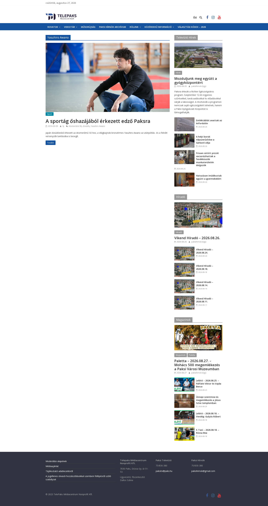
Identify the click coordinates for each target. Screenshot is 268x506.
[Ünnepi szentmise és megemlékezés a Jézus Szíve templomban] (184, 395)
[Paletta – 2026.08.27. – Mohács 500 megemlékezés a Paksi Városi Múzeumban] (198, 326)
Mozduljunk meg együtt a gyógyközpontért (195, 80)
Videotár (69, 26)
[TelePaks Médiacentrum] (61, 14)
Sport (49, 114)
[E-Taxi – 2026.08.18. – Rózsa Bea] (184, 428)
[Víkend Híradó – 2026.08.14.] (184, 280)
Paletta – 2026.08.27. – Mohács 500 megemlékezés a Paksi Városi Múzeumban (197, 364)
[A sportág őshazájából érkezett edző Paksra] (108, 44)
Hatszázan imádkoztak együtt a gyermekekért (209, 177)
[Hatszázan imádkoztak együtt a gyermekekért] (184, 174)
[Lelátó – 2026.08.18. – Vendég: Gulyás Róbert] (184, 412)
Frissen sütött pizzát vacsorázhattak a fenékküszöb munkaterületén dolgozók (207, 159)
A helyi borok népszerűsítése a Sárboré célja (205, 139)
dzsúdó (86, 126)
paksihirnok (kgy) (198, 86)
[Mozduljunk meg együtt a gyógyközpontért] (198, 44)
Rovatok (52, 26)
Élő (195, 17)
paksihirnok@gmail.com (203, 471)
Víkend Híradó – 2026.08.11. (204, 300)
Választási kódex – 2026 (192, 26)
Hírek (178, 72)
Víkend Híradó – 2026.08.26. (197, 237)
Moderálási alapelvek (56, 461)
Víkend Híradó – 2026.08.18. (204, 267)
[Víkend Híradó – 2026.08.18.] (184, 264)
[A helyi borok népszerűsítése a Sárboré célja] (184, 135)
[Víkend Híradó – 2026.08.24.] (184, 248)
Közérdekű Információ (158, 26)
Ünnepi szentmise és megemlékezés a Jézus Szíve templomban (208, 399)
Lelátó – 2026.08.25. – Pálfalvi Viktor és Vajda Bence (208, 383)
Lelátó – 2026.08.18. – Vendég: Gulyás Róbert (208, 415)
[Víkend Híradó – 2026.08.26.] (198, 203)
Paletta (192, 355)
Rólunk (134, 26)
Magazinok (180, 355)
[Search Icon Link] (200, 17)
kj (64, 126)
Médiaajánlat (52, 466)
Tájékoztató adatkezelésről (59, 471)
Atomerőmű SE (75, 126)
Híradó (179, 232)
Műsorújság (88, 26)
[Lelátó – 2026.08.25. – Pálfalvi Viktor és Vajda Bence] (184, 379)
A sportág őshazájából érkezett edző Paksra (98, 121)
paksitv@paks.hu (164, 471)
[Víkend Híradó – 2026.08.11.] (184, 297)
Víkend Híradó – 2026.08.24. (204, 251)
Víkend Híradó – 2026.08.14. (204, 284)
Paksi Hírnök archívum (112, 26)
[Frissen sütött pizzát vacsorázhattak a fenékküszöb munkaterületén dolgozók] (184, 151)
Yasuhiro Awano (98, 126)
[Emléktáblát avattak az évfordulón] (184, 118)
